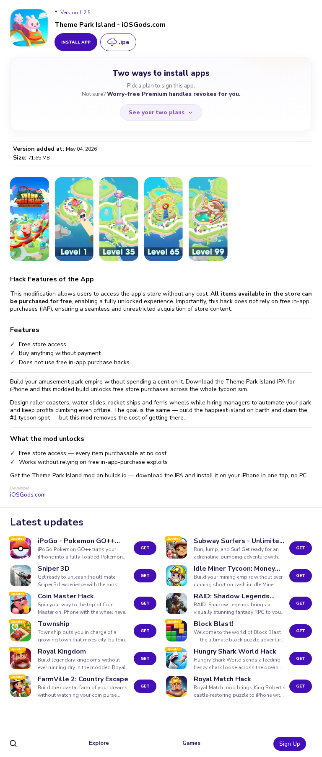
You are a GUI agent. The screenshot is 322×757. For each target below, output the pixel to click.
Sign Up (289, 744)
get (145, 548)
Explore (99, 743)
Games (191, 743)
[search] (14, 744)
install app (76, 42)
